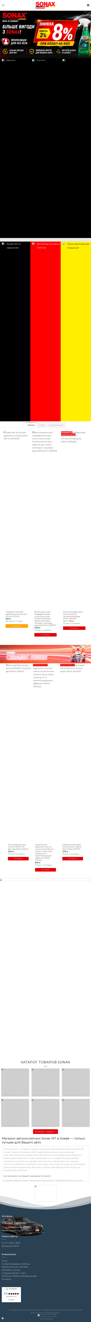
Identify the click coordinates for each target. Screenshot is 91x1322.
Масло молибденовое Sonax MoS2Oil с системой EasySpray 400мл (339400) (73, 615)
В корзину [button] (45, 635)
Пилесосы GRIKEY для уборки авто (19, 1276)
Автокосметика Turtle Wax (15, 1267)
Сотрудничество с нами (14, 1273)
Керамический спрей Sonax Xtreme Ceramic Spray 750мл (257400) (72, 847)
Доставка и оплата (11, 1270)
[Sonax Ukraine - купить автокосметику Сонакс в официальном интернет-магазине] (45, 5)
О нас (4, 1261)
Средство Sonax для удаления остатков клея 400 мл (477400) (16, 614)
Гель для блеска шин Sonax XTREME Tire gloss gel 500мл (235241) (18, 847)
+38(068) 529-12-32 (14, 1223)
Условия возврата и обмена (16, 1264)
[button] (3, 5)
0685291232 (11, 60)
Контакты (6, 1279)
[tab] (31, 425)
